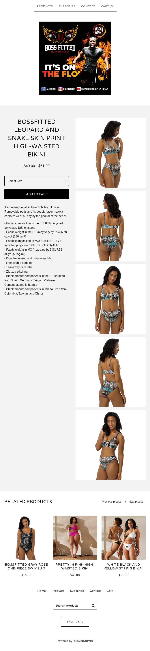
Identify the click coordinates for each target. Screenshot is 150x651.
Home (41, 591)
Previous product (112, 501)
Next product (136, 501)
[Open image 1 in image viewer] (111, 153)
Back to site (75, 621)
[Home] (75, 58)
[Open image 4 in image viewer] (111, 372)
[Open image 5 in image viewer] (111, 445)
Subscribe (67, 6)
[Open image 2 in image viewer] (111, 226)
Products (45, 6)
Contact (88, 6)
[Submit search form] (93, 605)
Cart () (107, 6)
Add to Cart (36, 194)
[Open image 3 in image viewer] (111, 299)
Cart (110, 591)
